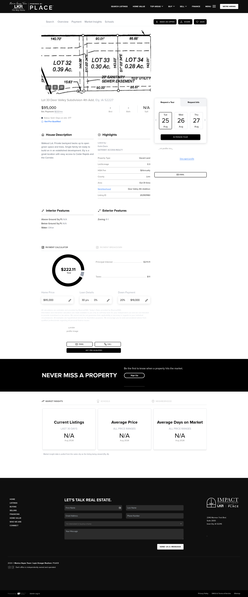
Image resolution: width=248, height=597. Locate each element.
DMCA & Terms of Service (221, 593)
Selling (13, 510)
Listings (13, 503)
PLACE (56, 563)
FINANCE (196, 6)
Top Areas (155, 6)
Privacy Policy (203, 593)
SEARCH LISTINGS (119, 6)
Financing (15, 514)
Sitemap (237, 593)
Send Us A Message (170, 547)
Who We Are (15, 522)
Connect (14, 525)
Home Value (139, 6)
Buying (13, 507)
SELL (182, 6)
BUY (170, 6)
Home (12, 499)
